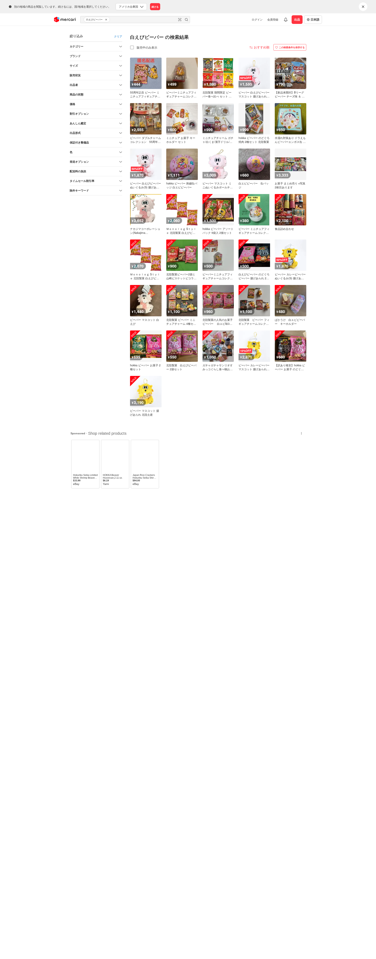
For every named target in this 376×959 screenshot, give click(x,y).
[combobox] (135, 19)
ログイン (257, 19)
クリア (118, 36)
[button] (107, 19)
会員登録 (272, 19)
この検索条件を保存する (292, 47)
